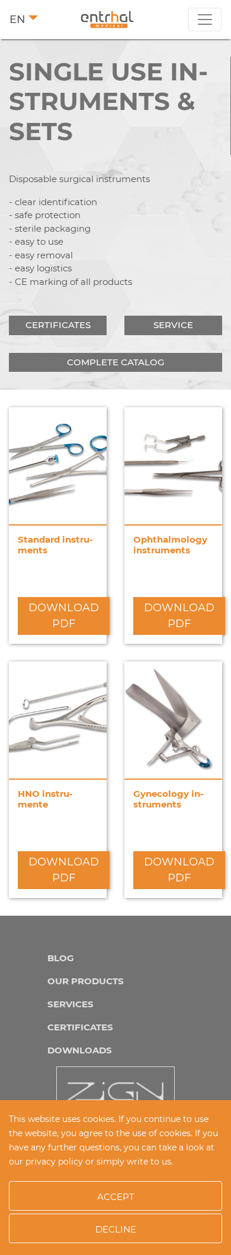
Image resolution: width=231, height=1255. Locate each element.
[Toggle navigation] (205, 19)
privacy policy (54, 1161)
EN (17, 19)
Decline (115, 1229)
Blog (60, 958)
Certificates (58, 324)
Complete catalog (116, 362)
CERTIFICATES (80, 1027)
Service (173, 324)
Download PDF (63, 615)
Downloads (79, 1050)
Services (70, 1004)
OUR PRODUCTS (85, 981)
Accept (115, 1196)
